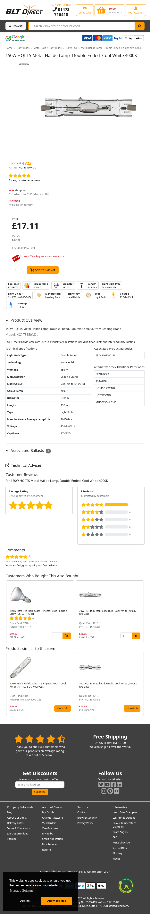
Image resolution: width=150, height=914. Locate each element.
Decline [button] (25, 900)
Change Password (52, 817)
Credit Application (52, 839)
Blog (9, 812)
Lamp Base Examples (124, 812)
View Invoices (50, 828)
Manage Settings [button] (21, 890)
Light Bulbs (22, 48)
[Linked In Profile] (119, 784)
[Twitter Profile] (101, 784)
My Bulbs (47, 833)
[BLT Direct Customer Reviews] (40, 738)
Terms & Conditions (18, 828)
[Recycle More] (126, 885)
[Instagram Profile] (103, 791)
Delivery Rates (15, 823)
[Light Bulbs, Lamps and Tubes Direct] (24, 10)
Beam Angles (120, 832)
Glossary (117, 853)
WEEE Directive (121, 842)
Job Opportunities (17, 833)
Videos (116, 858)
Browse (17, 26)
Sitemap (12, 839)
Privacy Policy (85, 823)
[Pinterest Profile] (110, 791)
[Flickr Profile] (116, 791)
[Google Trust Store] (15, 38)
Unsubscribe (49, 844)
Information (120, 807)
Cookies (82, 812)
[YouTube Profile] (107, 784)
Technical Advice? (25, 465)
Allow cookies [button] (56, 900)
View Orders (49, 823)
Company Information (21, 807)
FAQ (114, 837)
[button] (141, 611)
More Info (62, 708)
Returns (46, 849)
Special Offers (120, 848)
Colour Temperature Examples (124, 824)
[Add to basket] (66, 636)
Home (8, 48)
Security (82, 807)
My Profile (48, 812)
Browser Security (87, 817)
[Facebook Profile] (113, 784)
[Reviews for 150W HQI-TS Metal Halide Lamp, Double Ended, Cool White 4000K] (75, 175)
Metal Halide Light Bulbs (47, 48)
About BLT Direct (17, 817)
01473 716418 (62, 11)
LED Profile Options (123, 817)
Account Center (52, 807)
